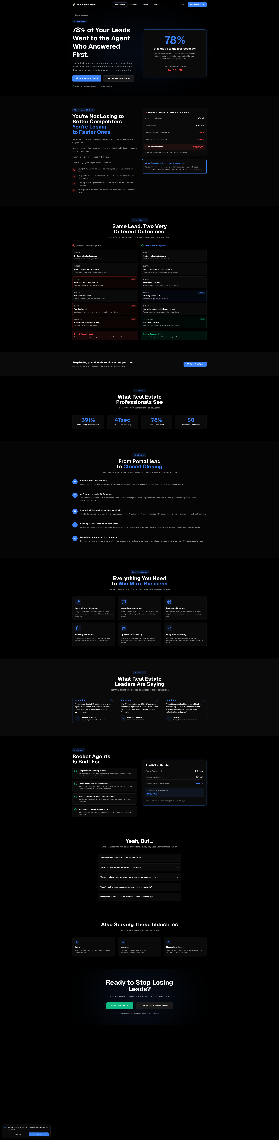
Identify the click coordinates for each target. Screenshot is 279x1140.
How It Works (120, 5)
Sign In (182, 5)
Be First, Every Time (88, 78)
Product (133, 5)
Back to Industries (81, 15)
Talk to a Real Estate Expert (119, 78)
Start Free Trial (195, 5)
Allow (39, 1134)
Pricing (156, 5)
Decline (18, 1134)
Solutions (145, 5)
